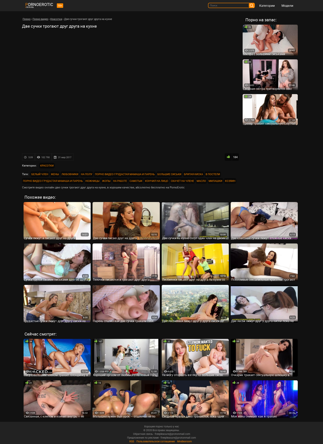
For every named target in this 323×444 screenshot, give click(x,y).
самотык (136, 181)
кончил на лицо (156, 181)
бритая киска (193, 174)
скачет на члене (182, 181)
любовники (69, 174)
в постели (213, 174)
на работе (120, 181)
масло (201, 181)
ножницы (92, 181)
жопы (106, 181)
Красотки (47, 165)
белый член (39, 174)
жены (55, 174)
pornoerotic (39, 4)
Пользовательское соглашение (155, 441)
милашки (215, 181)
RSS (131, 441)
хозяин (230, 181)
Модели (287, 5)
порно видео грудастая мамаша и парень (125, 174)
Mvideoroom (184, 441)
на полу (86, 174)
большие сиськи (169, 174)
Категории (267, 5)
